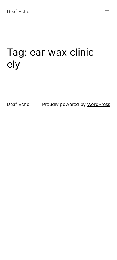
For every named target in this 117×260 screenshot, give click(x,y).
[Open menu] (106, 11)
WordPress (98, 104)
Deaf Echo (18, 11)
